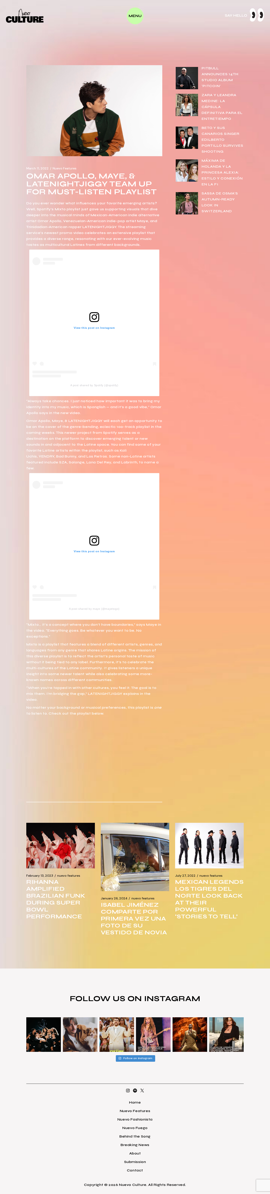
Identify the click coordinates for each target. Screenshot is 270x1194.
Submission (135, 1162)
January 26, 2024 (114, 898)
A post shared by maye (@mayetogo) (94, 608)
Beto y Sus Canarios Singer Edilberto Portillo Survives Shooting (222, 140)
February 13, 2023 (39, 876)
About (135, 1153)
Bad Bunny (66, 456)
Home (135, 1102)
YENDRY (46, 456)
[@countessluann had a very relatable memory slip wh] (226, 1034)
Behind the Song (135, 1136)
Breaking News (135, 1145)
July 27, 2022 (185, 876)
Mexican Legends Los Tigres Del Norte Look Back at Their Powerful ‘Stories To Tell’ (209, 899)
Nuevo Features (64, 168)
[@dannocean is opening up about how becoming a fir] (80, 1034)
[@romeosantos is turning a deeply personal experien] (190, 1034)
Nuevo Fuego (135, 1128)
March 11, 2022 (37, 168)
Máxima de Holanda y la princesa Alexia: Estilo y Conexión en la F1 (222, 172)
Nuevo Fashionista (135, 1119)
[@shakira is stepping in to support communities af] (153, 1034)
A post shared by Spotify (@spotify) (94, 385)
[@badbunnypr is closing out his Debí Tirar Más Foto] (116, 1034)
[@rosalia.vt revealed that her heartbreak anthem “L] (43, 1034)
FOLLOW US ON (107, 998)
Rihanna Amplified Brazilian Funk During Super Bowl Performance (55, 899)
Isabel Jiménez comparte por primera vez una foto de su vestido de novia (134, 918)
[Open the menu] (135, 16)
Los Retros (96, 456)
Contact (135, 1170)
